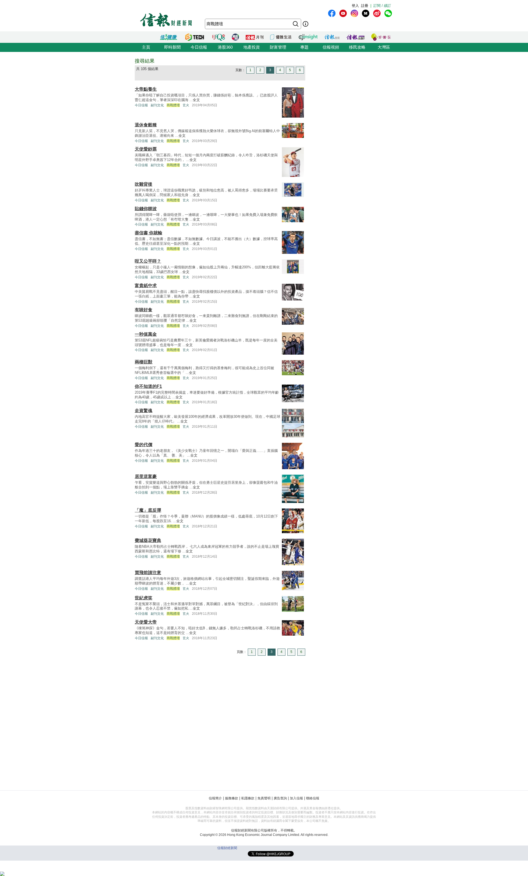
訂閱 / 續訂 (382, 6)
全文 (196, 100)
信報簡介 (215, 798)
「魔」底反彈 (148, 510)
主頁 (146, 47)
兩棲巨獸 (143, 362)
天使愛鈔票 (146, 149)
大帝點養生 (146, 89)
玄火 (186, 105)
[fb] (332, 13)
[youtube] (343, 13)
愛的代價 (143, 444)
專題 (304, 47)
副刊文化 (157, 105)
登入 (355, 6)
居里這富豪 (146, 476)
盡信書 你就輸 (148, 232)
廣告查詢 (280, 798)
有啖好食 (143, 309)
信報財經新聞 (227, 848)
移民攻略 (357, 47)
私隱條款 (247, 798)
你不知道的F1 (148, 386)
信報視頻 (331, 47)
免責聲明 (264, 798)
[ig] (354, 13)
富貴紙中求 (146, 285)
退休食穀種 (146, 125)
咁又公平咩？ (148, 261)
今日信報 (199, 47)
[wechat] (388, 13)
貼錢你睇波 (146, 208)
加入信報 (296, 798)
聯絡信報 (312, 798)
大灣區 (384, 47)
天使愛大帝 (146, 622)
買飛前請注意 (148, 572)
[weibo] (377, 13)
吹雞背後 (143, 184)
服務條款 (231, 798)
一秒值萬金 (146, 334)
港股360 (225, 47)
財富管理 (278, 47)
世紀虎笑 (143, 598)
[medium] (365, 13)
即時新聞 (172, 47)
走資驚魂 (143, 410)
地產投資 (251, 47)
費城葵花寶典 (148, 540)
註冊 (364, 6)
